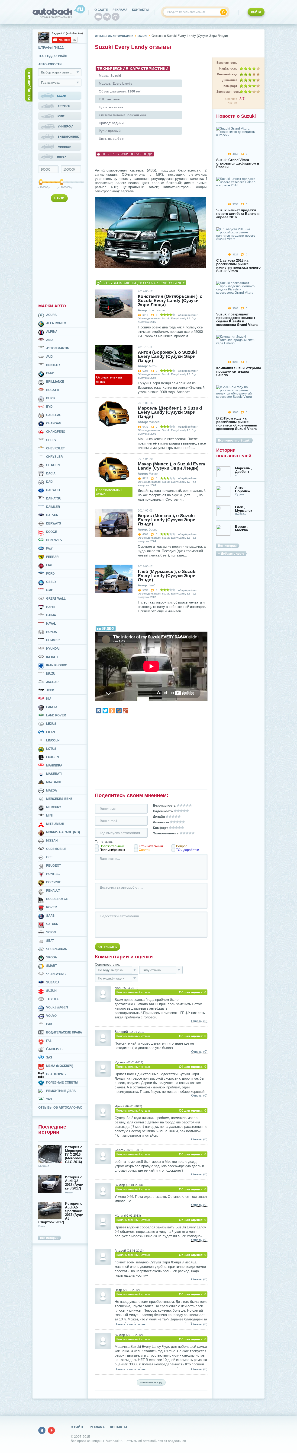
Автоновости (49, 64)
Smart (51, 965)
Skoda (51, 957)
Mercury (53, 807)
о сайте (101, 10)
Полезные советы (62, 1082)
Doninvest (55, 540)
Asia (49, 340)
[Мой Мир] (119, 710)
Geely (51, 582)
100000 (41, 187)
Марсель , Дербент (243, 470)
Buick (50, 398)
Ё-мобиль (54, 1049)
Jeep (50, 690)
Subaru (52, 982)
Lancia (51, 707)
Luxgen (52, 757)
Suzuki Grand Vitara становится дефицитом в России (237, 163)
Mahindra (54, 765)
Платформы (56, 1074)
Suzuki (51, 990)
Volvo (51, 1015)
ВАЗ (49, 1024)
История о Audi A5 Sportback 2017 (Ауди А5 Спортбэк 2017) (60, 1213)
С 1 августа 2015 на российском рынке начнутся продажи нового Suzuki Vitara (238, 265)
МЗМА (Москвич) (59, 1066)
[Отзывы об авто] (98, 17)
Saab (50, 915)
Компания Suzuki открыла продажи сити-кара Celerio (238, 371)
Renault (53, 890)
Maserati (54, 774)
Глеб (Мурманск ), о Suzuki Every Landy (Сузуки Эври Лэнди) (167, 575)
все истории (49, 1238)
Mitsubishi (55, 824)
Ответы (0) (199, 1021)
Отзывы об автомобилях (114, 36)
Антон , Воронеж (242, 489)
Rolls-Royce (57, 899)
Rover (51, 907)
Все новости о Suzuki (234, 440)
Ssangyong (56, 974)
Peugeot (53, 865)
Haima (51, 615)
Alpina (51, 331)
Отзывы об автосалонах (60, 1107)
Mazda (51, 790)
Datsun (52, 515)
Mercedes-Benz (59, 799)
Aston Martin (57, 348)
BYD (49, 406)
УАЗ (49, 1099)
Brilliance (55, 381)
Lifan (50, 732)
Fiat (49, 565)
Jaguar (52, 682)
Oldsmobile (56, 849)
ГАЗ (49, 1041)
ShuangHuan (56, 949)
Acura (51, 315)
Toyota (52, 999)
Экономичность (226, 91)
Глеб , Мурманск (243, 508)
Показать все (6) (151, 1382)
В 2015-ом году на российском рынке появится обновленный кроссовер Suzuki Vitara (236, 423)
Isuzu (50, 673)
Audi (49, 356)
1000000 (62, 187)
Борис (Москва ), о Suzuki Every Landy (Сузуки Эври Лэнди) (167, 520)
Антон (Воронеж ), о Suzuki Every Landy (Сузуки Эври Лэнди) (167, 356)
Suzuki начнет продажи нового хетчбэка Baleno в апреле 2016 (237, 213)
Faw (49, 548)
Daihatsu (53, 498)
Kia (48, 698)
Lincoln (52, 740)
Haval (51, 623)
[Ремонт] (115, 17)
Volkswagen (57, 1007)
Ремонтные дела (61, 1091)
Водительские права (64, 1032)
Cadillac (53, 415)
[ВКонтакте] (98, 710)
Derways (53, 523)
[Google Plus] (125, 710)
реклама (120, 10)
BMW (50, 373)
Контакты (140, 10)
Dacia (50, 473)
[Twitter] (105, 710)
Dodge (51, 532)
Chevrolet (55, 448)
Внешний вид (227, 74)
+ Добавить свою (231, 553)
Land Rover (56, 715)
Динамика (229, 80)
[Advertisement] (60, 252)
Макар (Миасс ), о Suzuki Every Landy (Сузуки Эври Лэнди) (171, 466)
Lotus (51, 748)
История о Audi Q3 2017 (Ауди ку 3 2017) (74, 1182)
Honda (51, 632)
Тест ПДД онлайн (52, 56)
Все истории (227, 545)
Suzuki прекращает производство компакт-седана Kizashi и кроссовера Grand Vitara (237, 319)
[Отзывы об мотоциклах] (107, 17)
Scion (51, 932)
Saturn (52, 924)
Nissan (52, 840)
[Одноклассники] (112, 710)
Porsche (53, 882)
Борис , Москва (241, 528)
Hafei (50, 607)
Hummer (53, 640)
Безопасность (226, 62)
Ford (50, 573)
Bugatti (52, 390)
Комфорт (230, 86)
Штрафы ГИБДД (51, 47)
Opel (50, 857)
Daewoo (53, 490)
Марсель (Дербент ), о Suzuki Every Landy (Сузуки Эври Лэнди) (170, 412)
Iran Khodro (56, 665)
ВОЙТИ (256, 12)
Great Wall (56, 598)
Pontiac (53, 874)
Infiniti (52, 657)
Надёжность (228, 68)
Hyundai (53, 648)
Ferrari (52, 557)
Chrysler (54, 456)
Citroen (53, 465)
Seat (50, 940)
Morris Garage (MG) (63, 832)
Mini (49, 815)
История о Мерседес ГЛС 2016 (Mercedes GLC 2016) (73, 1154)
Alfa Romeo (56, 323)
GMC (49, 590)
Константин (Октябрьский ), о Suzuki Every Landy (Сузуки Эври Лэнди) (170, 300)
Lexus (51, 723)
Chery (51, 440)
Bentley (53, 365)
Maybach (53, 782)
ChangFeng (55, 431)
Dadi (49, 481)
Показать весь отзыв (130, 1324)
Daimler (53, 507)
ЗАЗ (49, 1057)
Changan (53, 423)
